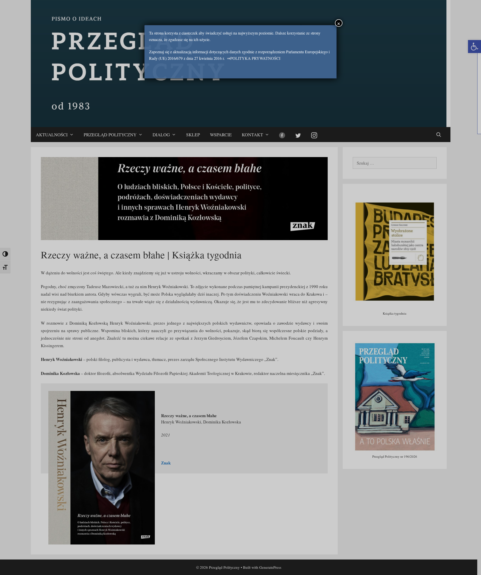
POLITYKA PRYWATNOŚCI (255, 58)
